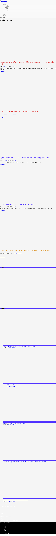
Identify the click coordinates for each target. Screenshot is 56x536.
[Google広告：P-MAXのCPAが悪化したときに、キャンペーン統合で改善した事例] (29, 345)
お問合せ (4, 15)
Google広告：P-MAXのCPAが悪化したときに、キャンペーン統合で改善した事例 (19, 346)
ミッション (7, 5)
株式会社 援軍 (8, 522)
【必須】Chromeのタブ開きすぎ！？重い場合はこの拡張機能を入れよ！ (22, 111)
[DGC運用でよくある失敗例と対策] (29, 383)
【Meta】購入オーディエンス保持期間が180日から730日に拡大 (15, 500)
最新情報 (6, 8)
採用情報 (4, 530)
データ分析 (19, 253)
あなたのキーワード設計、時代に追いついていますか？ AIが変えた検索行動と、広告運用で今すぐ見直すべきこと (25, 461)
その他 (14, 66)
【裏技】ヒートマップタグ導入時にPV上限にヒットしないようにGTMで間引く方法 (25, 251)
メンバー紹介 (7, 6)
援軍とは (4, 526)
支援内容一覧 (7, 10)
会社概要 (6, 7)
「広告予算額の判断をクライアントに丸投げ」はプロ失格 (17, 204)
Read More (2, 71)
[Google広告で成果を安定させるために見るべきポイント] (29, 422)
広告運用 (14, 160)
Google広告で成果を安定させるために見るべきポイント (14, 423)
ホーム (4, 524)
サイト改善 (15, 253)
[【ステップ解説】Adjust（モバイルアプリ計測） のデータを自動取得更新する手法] (28, 155)
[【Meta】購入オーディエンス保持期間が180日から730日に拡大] (29, 498)
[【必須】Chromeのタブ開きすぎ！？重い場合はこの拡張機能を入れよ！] (28, 108)
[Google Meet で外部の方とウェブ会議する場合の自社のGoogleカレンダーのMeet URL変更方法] (28, 59)
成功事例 (6, 11)
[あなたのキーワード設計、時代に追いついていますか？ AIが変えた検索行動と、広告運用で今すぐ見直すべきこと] (29, 460)
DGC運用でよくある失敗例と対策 (9, 384)
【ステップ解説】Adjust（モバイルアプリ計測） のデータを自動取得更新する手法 (24, 158)
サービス (4, 527)
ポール (5, 66)
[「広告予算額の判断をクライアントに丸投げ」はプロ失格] (28, 201)
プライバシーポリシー (7, 533)
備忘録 (10, 347)
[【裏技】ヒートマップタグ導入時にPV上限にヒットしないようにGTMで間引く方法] (28, 247)
